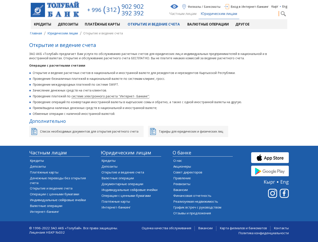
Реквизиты (181, 184)
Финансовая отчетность (192, 195)
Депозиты (68, 24)
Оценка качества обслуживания (166, 228)
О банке (182, 153)
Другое (242, 24)
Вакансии (180, 190)
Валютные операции (208, 24)
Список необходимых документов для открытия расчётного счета (89, 131)
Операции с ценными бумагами (54, 194)
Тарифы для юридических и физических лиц (191, 131)
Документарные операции (122, 184)
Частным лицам (182, 14)
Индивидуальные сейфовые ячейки (58, 200)
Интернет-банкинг (44, 211)
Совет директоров (187, 172)
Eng (284, 6)
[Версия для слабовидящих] (174, 6)
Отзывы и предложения (192, 213)
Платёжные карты (102, 24)
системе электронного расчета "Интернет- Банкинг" (110, 96)
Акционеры (182, 166)
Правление (182, 178)
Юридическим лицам (219, 14)
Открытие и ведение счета (154, 24)
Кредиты (42, 24)
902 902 (133, 6)
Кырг (274, 6)
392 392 (133, 13)
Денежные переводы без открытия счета (58, 180)
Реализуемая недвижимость (195, 201)
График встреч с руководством (197, 207)
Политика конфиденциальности (263, 233)
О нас (177, 160)
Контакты (281, 228)
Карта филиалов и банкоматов (243, 228)
